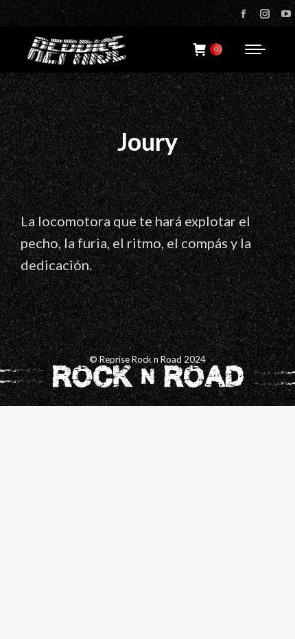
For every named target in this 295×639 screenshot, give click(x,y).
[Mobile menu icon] (255, 49)
